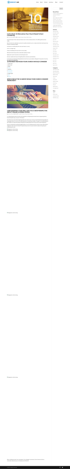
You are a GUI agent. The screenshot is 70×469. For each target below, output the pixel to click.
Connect (61, 2)
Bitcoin (9, 76)
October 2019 (55, 38)
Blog (56, 2)
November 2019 (56, 36)
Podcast (45, 2)
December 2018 (56, 44)
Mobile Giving (28, 37)
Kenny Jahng (10, 37)
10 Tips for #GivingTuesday (58, 23)
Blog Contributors (56, 72)
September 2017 (56, 58)
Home (37, 2)
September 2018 (56, 46)
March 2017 (55, 65)
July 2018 (54, 49)
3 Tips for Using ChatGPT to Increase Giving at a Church (58, 15)
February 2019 (55, 41)
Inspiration (55, 79)
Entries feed (55, 94)
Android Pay (10, 72)
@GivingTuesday (56, 69)
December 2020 (56, 33)
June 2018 (55, 51)
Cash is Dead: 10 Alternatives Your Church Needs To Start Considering (25, 34)
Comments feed (56, 96)
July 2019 (54, 39)
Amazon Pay (10, 70)
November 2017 (56, 56)
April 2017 (55, 63)
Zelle (9, 74)
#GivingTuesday (56, 71)
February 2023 (55, 31)
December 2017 (56, 54)
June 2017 (55, 60)
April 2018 (55, 53)
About (41, 2)
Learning (51, 2)
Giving (25, 37)
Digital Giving (20, 37)
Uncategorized (55, 88)
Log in (54, 92)
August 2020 (55, 34)
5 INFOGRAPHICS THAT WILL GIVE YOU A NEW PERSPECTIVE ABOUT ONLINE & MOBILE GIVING (27, 111)
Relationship (55, 86)
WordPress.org (55, 97)
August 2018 (55, 48)
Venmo (9, 67)
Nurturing (55, 83)
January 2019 (55, 43)
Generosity (55, 76)
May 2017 (54, 61)
